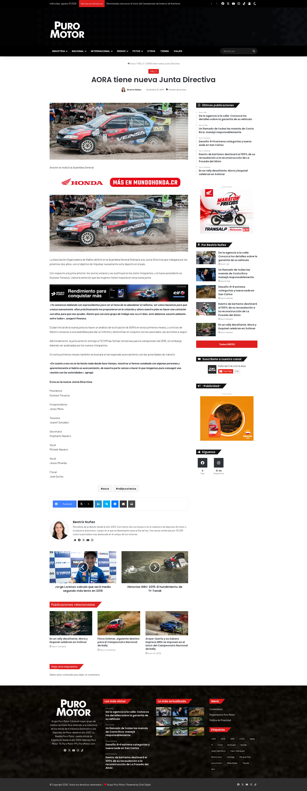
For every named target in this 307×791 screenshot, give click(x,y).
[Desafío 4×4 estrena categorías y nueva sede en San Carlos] (206, 291)
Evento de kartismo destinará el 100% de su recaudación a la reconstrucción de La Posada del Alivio (237, 309)
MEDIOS (121, 50)
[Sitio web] (75, 540)
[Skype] (106, 504)
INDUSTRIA (58, 50)
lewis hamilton (218, 751)
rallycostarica (127, 488)
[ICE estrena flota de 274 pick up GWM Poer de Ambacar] (180, 721)
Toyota (246, 763)
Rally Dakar (232, 763)
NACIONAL (78, 50)
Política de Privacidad (220, 720)
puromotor (216, 763)
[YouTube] (88, 540)
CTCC (242, 738)
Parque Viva (245, 757)
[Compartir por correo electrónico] (123, 504)
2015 (213, 738)
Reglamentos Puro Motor (222, 714)
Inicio (133, 63)
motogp (231, 757)
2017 (232, 738)
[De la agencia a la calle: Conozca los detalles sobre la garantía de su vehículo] (206, 257)
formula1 (231, 744)
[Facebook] (79, 540)
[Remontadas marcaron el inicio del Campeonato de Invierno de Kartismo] (180, 731)
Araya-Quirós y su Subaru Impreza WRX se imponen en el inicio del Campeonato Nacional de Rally (167, 644)
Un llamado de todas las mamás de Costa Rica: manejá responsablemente (236, 273)
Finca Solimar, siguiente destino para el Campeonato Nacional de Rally (142, 3)
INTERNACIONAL (100, 50)
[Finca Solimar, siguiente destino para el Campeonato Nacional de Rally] (119, 623)
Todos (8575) (227, 344)
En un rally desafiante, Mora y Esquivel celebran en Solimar (69, 640)
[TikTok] (82, 750)
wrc (213, 769)
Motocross (216, 757)
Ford (220, 744)
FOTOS (136, 50)
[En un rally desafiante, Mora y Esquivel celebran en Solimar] (71, 623)
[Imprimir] (131, 504)
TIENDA (164, 50)
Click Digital (145, 784)
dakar (252, 738)
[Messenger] (115, 504)
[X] (83, 540)
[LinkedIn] (98, 504)
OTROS (151, 50)
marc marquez (237, 751)
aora (106, 488)
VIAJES (178, 50)
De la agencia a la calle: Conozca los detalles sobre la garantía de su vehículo (237, 256)
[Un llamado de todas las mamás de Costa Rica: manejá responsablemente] (206, 274)
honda (244, 744)
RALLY (141, 63)
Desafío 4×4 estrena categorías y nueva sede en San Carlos (236, 290)
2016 (223, 738)
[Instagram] (92, 540)
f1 (212, 744)
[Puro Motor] (67, 30)
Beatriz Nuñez (134, 89)
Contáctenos (216, 709)
